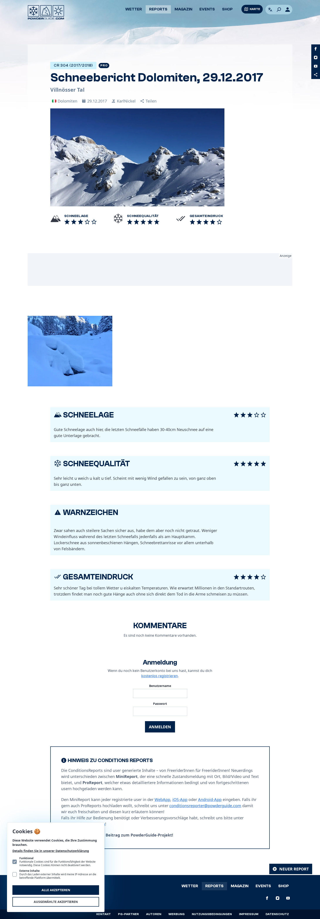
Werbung (176, 914)
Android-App (210, 799)
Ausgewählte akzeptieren (56, 902)
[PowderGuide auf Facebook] (315, 48)
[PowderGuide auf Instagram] (315, 57)
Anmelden (160, 726)
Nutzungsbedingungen (212, 914)
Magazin (183, 9)
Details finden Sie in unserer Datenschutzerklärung (50, 851)
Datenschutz (277, 914)
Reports (158, 9)
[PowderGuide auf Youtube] (315, 66)
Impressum (248, 914)
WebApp (162, 799)
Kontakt (103, 914)
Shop (227, 9)
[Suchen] (279, 9)
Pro (104, 65)
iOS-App (179, 799)
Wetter (133, 9)
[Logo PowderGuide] (46, 12)
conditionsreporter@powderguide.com (205, 805)
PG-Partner (128, 914)
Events (207, 9)
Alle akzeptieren (56, 890)
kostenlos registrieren (159, 675)
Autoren (153, 914)
